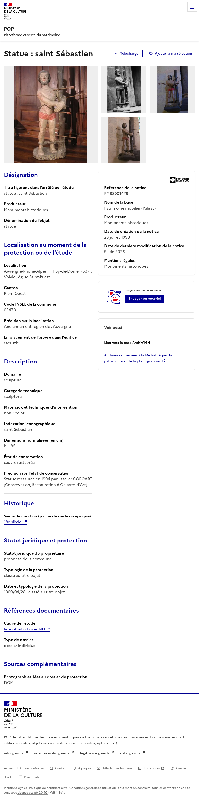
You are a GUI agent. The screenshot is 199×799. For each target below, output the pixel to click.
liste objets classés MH (24, 629)
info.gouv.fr (13, 753)
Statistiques (152, 768)
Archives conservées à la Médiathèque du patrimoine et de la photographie (138, 358)
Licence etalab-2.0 (30, 793)
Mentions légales (15, 788)
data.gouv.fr (130, 753)
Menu (192, 7)
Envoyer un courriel (144, 298)
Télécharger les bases (117, 768)
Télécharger (130, 53)
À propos (84, 768)
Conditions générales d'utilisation (92, 788)
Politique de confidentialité (48, 788)
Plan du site (32, 777)
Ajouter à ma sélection (173, 53)
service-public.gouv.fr (51, 753)
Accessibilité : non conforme (24, 768)
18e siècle (12, 522)
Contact (61, 768)
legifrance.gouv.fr (94, 753)
